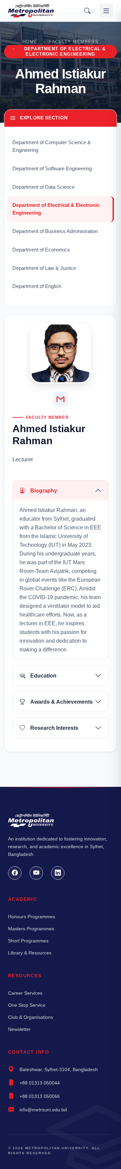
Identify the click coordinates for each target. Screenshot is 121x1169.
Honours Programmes (31, 916)
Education (43, 676)
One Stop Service (26, 1005)
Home (30, 41)
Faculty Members (73, 41)
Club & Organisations (30, 1017)
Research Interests (54, 728)
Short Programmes (28, 940)
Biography (43, 490)
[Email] (60, 399)
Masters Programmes (31, 928)
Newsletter (19, 1029)
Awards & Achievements (61, 702)
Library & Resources (29, 952)
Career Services (25, 993)
